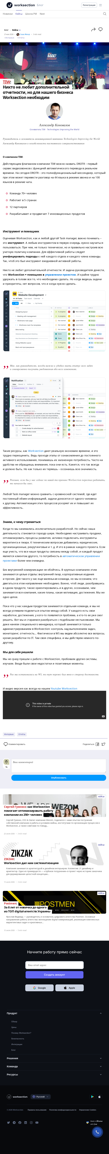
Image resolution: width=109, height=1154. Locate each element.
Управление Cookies (87, 1110)
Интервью (9, 38)
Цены (13, 1027)
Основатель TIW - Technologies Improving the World (54, 129)
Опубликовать (58, 777)
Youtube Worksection (64, 688)
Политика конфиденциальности (62, 1110)
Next (42, 13)
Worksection (36, 451)
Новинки (8, 13)
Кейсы (18, 13)
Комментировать (17, 744)
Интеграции (16, 1044)
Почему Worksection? (21, 1033)
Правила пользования (37, 1110)
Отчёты (21, 38)
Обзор (14, 1021)
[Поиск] (105, 14)
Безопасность (17, 1038)
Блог (6, 30)
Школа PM (31, 13)
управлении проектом (60, 274)
